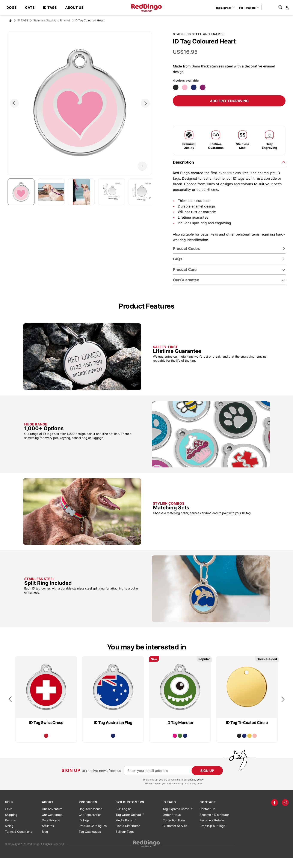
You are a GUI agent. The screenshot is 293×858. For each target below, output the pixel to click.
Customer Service (175, 826)
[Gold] (249, 736)
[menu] (47, 7)
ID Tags (84, 820)
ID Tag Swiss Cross (46, 722)
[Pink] (184, 87)
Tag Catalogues (90, 831)
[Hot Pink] (175, 736)
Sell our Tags (125, 831)
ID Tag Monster (179, 722)
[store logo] (146, 7)
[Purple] (202, 87)
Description (183, 162)
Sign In (287, 7)
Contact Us (207, 809)
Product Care (185, 269)
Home (10, 20)
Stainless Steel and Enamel (51, 20)
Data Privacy (51, 820)
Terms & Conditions (18, 831)
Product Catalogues (93, 826)
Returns (10, 820)
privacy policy (196, 779)
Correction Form (174, 820)
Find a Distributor (128, 826)
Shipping (11, 814)
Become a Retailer (212, 820)
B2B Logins (123, 809)
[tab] (229, 162)
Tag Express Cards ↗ (178, 809)
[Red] (46, 736)
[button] (227, 7)
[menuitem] (13, 7)
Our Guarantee (186, 280)
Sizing (9, 826)
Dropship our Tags (212, 826)
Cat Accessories (90, 814)
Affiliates (48, 826)
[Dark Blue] (193, 87)
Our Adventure (52, 809)
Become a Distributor (214, 814)
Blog (45, 831)
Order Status (172, 814)
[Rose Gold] (254, 736)
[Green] (180, 736)
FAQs (8, 809)
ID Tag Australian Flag (113, 722)
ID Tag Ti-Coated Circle (247, 722)
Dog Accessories (90, 809)
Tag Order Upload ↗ (130, 814)
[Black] (175, 87)
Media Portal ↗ (126, 820)
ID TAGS (22, 20)
